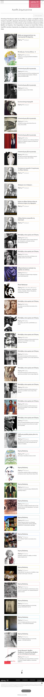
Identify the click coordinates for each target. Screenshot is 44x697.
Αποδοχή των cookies (26, 690)
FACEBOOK (18, 680)
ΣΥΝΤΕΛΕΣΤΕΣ (32, 680)
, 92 (4, 680)
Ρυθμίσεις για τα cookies (22, 694)
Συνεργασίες (25, 680)
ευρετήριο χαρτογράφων (38, 15)
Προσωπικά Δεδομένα (39, 681)
